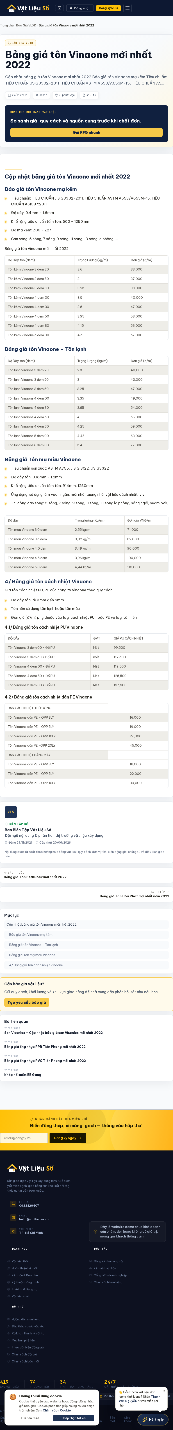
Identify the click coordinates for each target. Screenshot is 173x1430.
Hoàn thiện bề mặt (24, 1268)
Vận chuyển (97, 1419)
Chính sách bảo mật (25, 1361)
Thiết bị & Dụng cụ (24, 1289)
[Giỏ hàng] (59, 8)
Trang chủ (7, 25)
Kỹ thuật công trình (25, 1282)
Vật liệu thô (20, 1261)
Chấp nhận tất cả (73, 1418)
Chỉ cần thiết (30, 1418)
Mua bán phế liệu (23, 1340)
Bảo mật (112, 1419)
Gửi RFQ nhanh (86, 132)
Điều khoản (128, 1419)
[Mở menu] (127, 8)
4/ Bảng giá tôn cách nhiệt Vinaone (36, 965)
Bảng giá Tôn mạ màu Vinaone (32, 955)
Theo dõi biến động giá (28, 1347)
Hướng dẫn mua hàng (26, 1319)
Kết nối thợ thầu (105, 1268)
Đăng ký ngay (65, 1138)
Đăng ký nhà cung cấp (109, 1261)
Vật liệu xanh (21, 1296)
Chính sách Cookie (57, 1410)
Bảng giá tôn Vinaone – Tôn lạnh (33, 945)
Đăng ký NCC (108, 8)
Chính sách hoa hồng (108, 1282)
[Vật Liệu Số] (29, 8)
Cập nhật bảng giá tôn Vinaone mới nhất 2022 (42, 924)
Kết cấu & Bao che (25, 1275)
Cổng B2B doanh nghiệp (110, 1275)
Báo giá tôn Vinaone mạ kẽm (30, 935)
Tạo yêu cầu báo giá (26, 1002)
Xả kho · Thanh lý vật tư (28, 1333)
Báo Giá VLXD (26, 25)
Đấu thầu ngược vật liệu (28, 1326)
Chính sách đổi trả (24, 1354)
